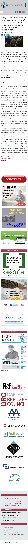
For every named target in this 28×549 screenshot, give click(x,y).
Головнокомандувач (6, 158)
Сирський (3, 160)
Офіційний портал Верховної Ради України (14, 529)
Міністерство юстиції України (11, 532)
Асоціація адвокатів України (11, 500)
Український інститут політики (11, 498)
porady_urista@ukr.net (10, 517)
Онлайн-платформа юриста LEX (11, 505)
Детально (4, 371)
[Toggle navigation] (1, 12)
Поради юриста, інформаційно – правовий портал (12, 546)
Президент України (8, 527)
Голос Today (13, 66)
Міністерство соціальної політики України (14, 534)
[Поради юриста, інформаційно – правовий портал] (13, 5)
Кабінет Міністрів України (10, 530)
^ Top (2, 537)
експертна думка (5, 156)
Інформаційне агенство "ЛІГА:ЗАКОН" (13, 501)
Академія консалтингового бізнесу (12, 503)
